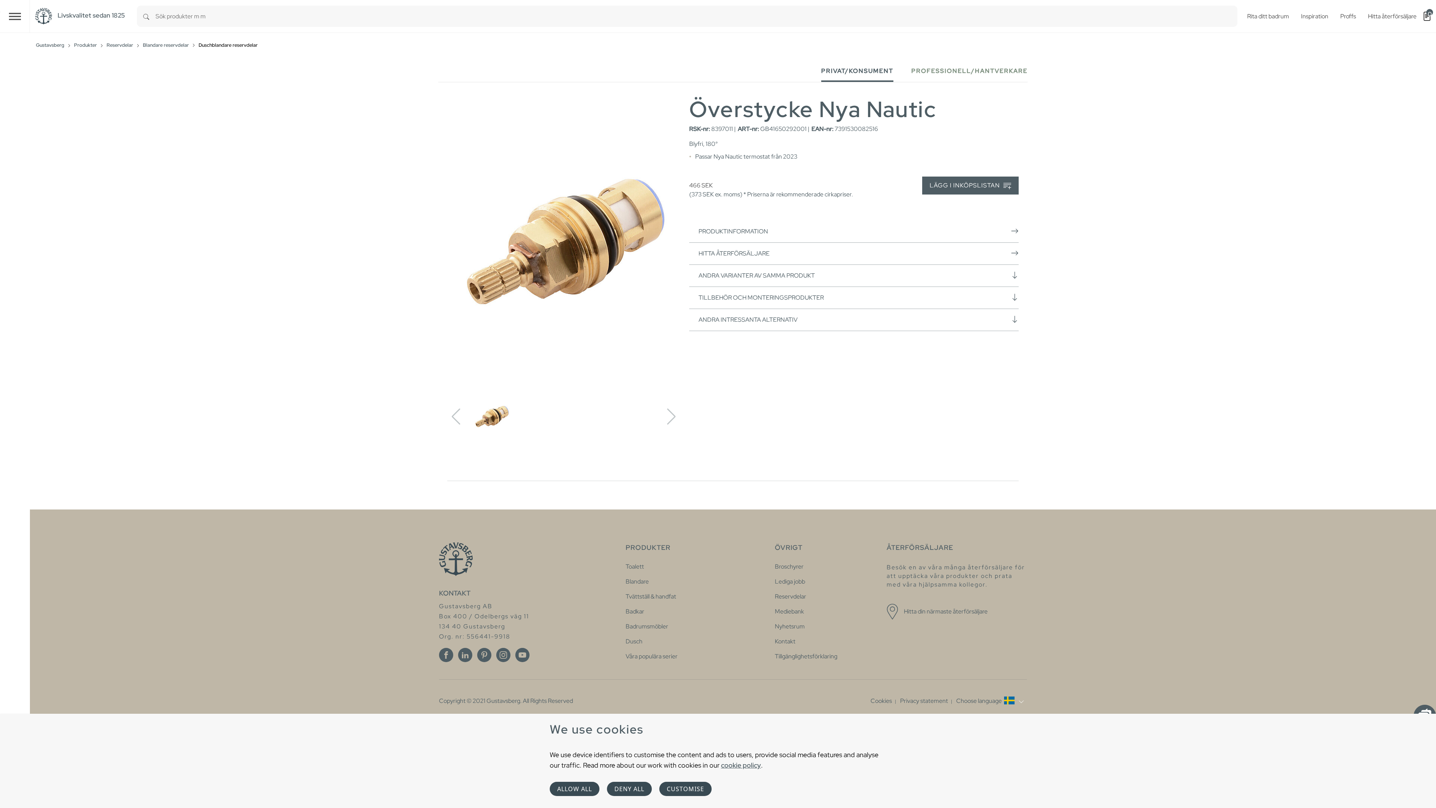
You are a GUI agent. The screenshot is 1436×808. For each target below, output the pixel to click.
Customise (685, 789)
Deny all (629, 789)
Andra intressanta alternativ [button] (748, 320)
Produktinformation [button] (733, 231)
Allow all (574, 789)
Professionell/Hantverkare (969, 71)
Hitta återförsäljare (734, 253)
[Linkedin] (465, 655)
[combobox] (696, 16)
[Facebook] (446, 655)
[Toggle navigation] (15, 16)
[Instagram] (503, 655)
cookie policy (741, 765)
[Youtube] (522, 655)
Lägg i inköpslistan (965, 185)
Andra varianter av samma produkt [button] (757, 275)
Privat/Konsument (857, 71)
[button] (990, 701)
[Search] (146, 16)
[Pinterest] (484, 655)
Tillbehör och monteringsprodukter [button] (761, 298)
